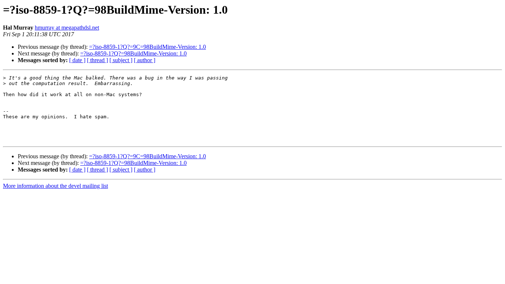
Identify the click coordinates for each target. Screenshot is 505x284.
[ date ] (77, 60)
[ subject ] (120, 60)
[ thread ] (97, 60)
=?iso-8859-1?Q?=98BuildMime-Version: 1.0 (133, 53)
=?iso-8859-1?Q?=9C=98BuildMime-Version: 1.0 (147, 47)
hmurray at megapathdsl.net (67, 27)
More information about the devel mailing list (55, 186)
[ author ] (144, 60)
